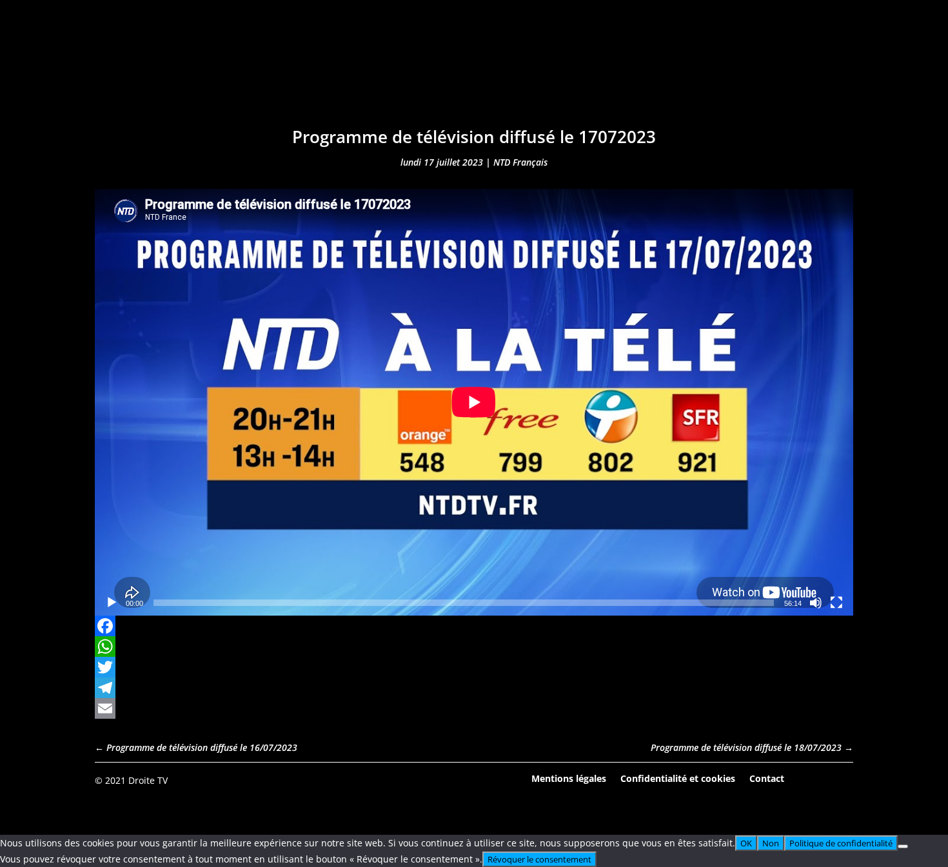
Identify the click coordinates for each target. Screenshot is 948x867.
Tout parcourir (363, 75)
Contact (766, 777)
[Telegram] (474, 687)
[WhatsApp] (474, 646)
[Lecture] (111, 602)
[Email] (474, 708)
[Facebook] (474, 626)
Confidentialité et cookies (677, 777)
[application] (474, 402)
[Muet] (815, 602)
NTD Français (520, 162)
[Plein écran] (836, 602)
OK (746, 843)
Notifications (556, 75)
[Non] (903, 846)
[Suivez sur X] (843, 779)
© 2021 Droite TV (131, 780)
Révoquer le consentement (539, 859)
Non (770, 843)
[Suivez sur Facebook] (807, 779)
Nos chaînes (462, 75)
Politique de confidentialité (841, 843)
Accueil (280, 75)
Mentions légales (568, 777)
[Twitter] (474, 667)
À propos (641, 75)
